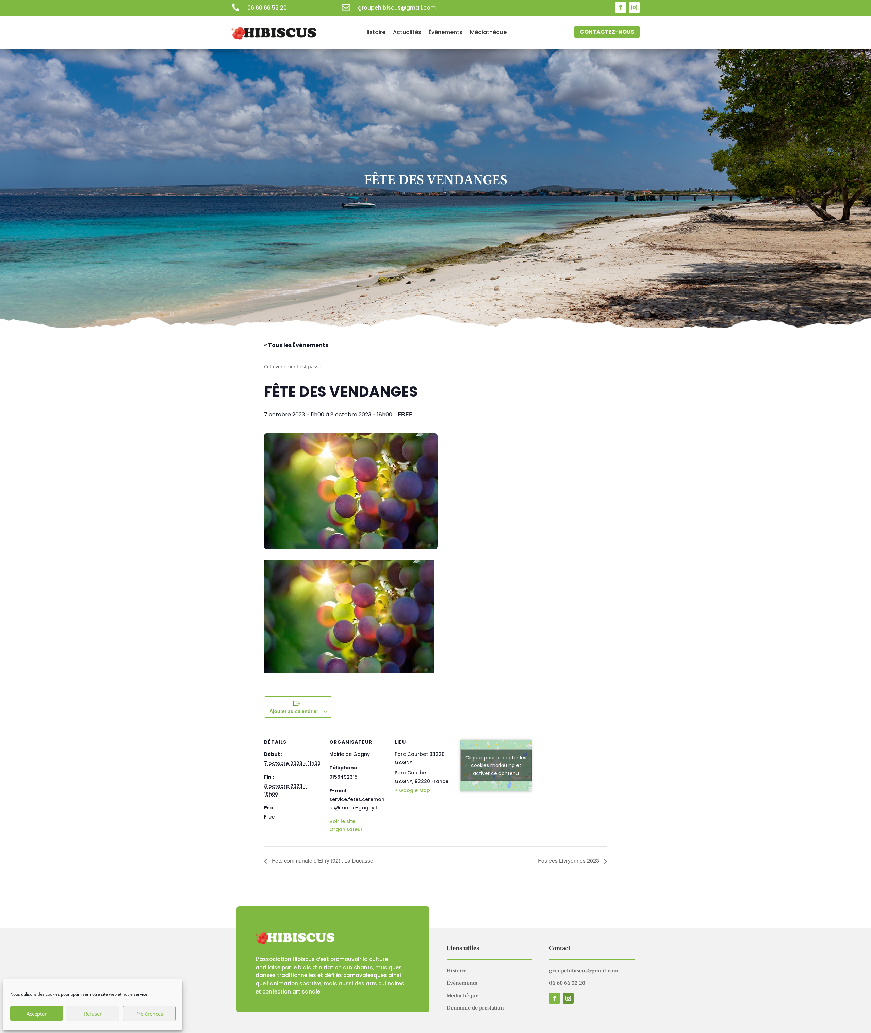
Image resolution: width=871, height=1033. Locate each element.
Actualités (407, 33)
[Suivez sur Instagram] (634, 7)
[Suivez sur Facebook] (620, 7)
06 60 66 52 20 (267, 8)
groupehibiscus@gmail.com (584, 970)
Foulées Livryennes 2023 (569, 860)
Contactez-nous (607, 32)
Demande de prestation (475, 1007)
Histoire (374, 33)
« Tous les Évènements (296, 345)
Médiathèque (488, 33)
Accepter (37, 1013)
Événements (445, 33)
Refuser (93, 1013)
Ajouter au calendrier (293, 711)
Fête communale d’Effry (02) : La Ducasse (321, 860)
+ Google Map (412, 790)
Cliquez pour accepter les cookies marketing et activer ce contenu (495, 765)
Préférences (149, 1013)
